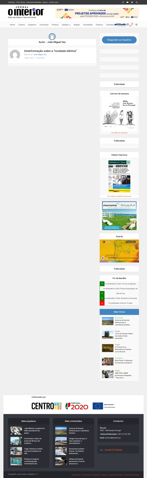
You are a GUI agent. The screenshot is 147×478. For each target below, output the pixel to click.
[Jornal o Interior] (26, 11)
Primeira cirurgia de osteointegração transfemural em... (31, 461)
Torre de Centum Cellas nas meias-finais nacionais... (124, 336)
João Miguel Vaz (40, 54)
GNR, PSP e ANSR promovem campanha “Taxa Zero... (123, 375)
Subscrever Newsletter (33, 2)
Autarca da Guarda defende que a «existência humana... (123, 322)
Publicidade (96, 475)
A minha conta (53, 2)
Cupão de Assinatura (116, 475)
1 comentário (40, 58)
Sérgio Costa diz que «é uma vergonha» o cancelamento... (78, 441)
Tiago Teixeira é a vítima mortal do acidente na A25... (33, 451)
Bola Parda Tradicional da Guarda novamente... (124, 362)
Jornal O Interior (113, 449)
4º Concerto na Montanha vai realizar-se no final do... (123, 349)
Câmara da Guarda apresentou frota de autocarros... (77, 461)
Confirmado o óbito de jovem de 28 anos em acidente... (32, 441)
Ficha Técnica (20, 2)
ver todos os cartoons (119, 133)
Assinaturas (111, 25)
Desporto (32, 25)
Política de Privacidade (131, 475)
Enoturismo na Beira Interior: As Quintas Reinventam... (76, 451)
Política (55, 25)
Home (12, 25)
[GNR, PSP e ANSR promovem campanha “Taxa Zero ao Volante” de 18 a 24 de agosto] (108, 374)
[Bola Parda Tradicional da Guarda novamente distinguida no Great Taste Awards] (108, 361)
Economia (44, 25)
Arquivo (45, 2)
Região (77, 25)
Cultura (21, 25)
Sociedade (87, 25)
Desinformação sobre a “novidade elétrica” (50, 51)
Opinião (65, 25)
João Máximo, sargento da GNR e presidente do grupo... (34, 430)
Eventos (99, 25)
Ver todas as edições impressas (119, 196)
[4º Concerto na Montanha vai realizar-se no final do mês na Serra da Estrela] (108, 348)
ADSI (36, 474)
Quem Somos (76, 475)
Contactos (11, 2)
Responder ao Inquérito (119, 39)
